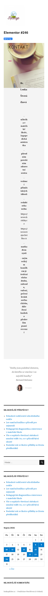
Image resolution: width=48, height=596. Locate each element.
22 (35, 554)
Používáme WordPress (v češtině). (30, 592)
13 (24, 549)
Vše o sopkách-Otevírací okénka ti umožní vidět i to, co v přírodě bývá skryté (22, 438)
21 (30, 554)
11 (12, 549)
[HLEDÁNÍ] (41, 462)
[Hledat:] (21, 462)
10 (7, 549)
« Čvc (11, 569)
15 (36, 549)
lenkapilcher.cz (9, 592)
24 (6, 559)
